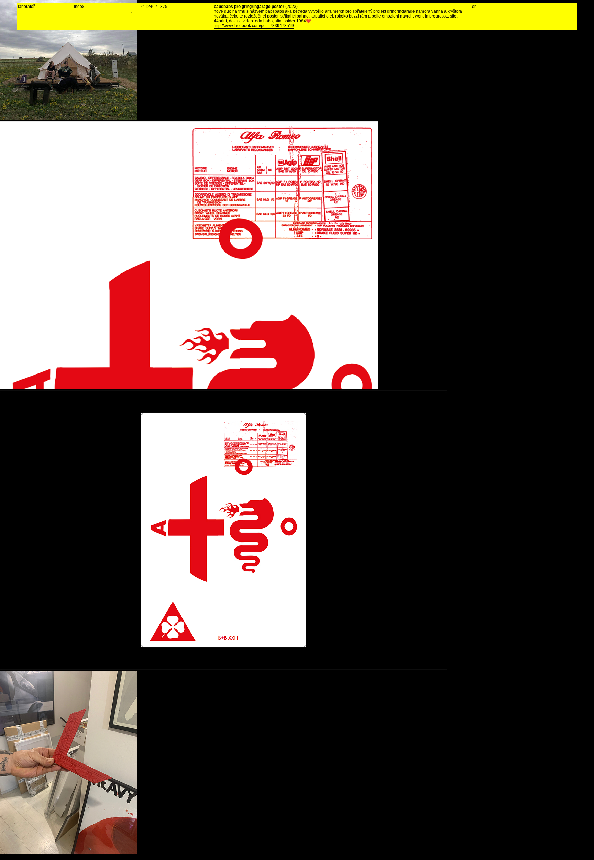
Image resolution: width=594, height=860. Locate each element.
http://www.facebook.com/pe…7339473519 (254, 25)
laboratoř (26, 6)
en (474, 6)
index (79, 6)
